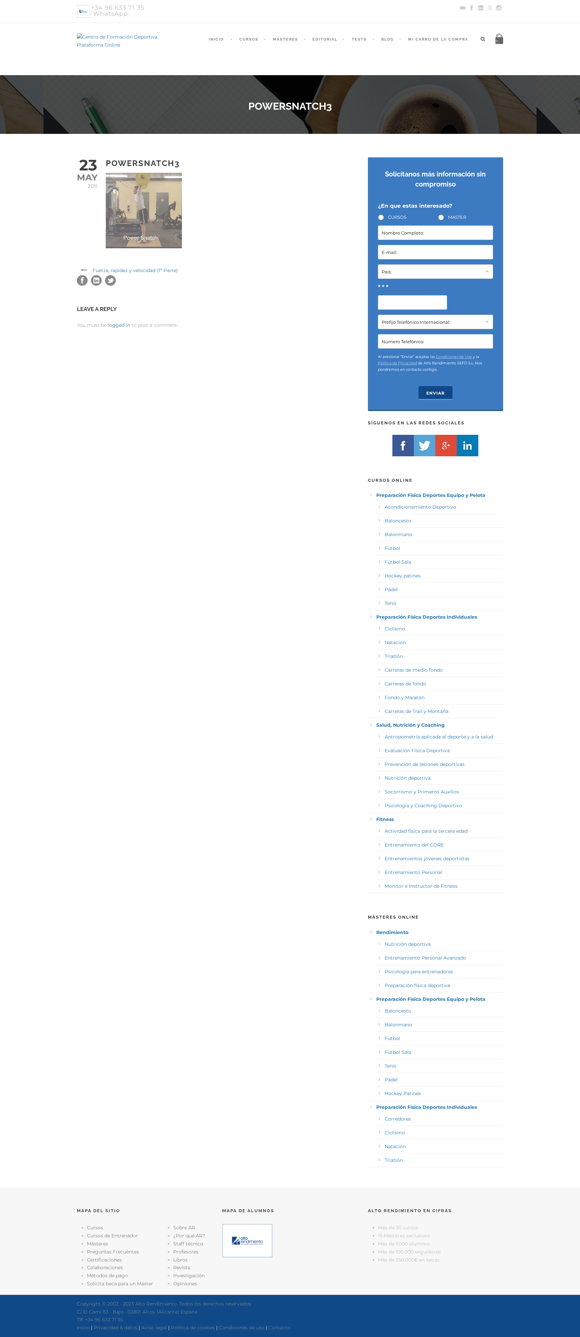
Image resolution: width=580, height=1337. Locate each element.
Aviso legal (154, 1328)
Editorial (324, 39)
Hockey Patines (403, 1093)
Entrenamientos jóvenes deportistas (427, 859)
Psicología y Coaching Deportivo (423, 806)
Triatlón (394, 656)
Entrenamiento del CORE (414, 845)
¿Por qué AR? (189, 1236)
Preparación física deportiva (417, 985)
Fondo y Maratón (405, 698)
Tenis (390, 603)
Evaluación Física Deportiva (417, 751)
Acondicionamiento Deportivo (420, 507)
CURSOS (397, 217)
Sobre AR (184, 1228)
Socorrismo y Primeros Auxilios (422, 792)
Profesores (185, 1252)
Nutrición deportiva (408, 778)
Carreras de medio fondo (414, 670)
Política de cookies (193, 1328)
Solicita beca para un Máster (120, 1284)
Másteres (285, 39)
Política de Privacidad (397, 363)
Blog (387, 39)
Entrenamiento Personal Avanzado (425, 958)
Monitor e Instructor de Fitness (421, 886)
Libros (180, 1260)
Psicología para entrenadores (419, 972)
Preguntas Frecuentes (113, 1252)
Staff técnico (188, 1244)
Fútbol (392, 548)
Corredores (398, 1119)
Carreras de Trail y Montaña (416, 711)
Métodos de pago (107, 1276)
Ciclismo (395, 629)
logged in (119, 325)
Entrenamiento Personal (413, 872)
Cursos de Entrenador (112, 1236)
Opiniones (185, 1284)
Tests (359, 39)
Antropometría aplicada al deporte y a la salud (439, 737)
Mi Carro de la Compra (438, 39)
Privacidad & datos (115, 1328)
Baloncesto (398, 521)
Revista (181, 1268)
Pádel (391, 589)
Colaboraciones (105, 1268)
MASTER (457, 217)
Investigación (189, 1276)
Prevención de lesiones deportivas (425, 764)
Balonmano (398, 534)
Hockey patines (403, 576)
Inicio (216, 39)
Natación (395, 642)
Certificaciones (104, 1260)
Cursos (248, 39)
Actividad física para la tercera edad (426, 831)
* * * (383, 287)
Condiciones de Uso (454, 356)
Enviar (435, 393)
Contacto (279, 1328)
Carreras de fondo (405, 684)
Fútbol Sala (398, 562)
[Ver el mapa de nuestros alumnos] (247, 1240)
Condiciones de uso (241, 1328)
